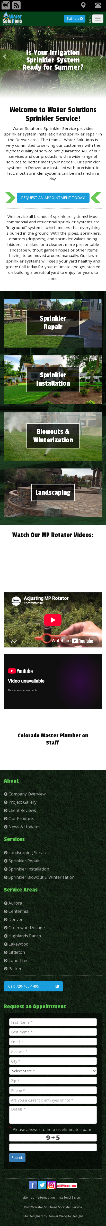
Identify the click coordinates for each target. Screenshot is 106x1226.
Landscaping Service (27, 852)
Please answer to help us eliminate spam (50, 1129)
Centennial (18, 911)
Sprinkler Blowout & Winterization (41, 877)
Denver (15, 919)
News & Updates (23, 827)
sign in (78, 1197)
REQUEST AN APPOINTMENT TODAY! (53, 197)
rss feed (65, 1197)
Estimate (73, 18)
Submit (17, 1157)
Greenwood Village (26, 927)
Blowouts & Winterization (53, 435)
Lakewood (17, 944)
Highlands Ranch (24, 936)
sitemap (28, 1197)
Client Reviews (21, 810)
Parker (14, 968)
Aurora (14, 903)
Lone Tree (18, 960)
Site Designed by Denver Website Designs (53, 1216)
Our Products (20, 818)
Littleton (16, 952)
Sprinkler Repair (53, 322)
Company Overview (26, 794)
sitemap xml (47, 1197)
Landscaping (53, 492)
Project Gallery (22, 802)
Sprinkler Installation (53, 379)
